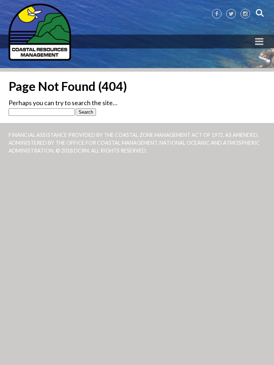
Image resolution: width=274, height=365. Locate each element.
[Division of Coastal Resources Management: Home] (40, 32)
